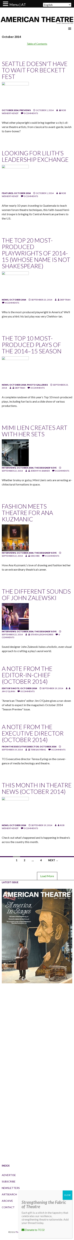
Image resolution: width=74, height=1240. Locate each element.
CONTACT (8, 1207)
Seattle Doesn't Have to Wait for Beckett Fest (35, 70)
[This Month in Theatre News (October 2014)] (15, 810)
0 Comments (31, 113)
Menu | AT (17, 4)
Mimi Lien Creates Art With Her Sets (34, 431)
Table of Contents (37, 43)
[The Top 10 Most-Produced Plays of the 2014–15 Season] (15, 369)
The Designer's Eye (45, 467)
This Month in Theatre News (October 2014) (37, 788)
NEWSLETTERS (11, 1187)
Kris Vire (35, 555)
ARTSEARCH (9, 1194)
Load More (47, 876)
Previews (25, 110)
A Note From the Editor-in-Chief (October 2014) (27, 675)
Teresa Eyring (38, 749)
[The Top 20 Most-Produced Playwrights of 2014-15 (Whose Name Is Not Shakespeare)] (15, 284)
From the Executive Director (20, 746)
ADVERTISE (9, 1175)
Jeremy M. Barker (40, 470)
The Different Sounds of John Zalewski (36, 594)
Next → (53, 860)
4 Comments (12, 302)
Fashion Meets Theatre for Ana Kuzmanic (27, 513)
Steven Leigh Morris (42, 634)
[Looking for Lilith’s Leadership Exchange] (15, 178)
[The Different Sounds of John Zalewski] (15, 616)
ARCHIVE (7, 1200)
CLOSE (67, 1195)
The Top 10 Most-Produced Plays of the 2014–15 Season (31, 345)
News (5, 299)
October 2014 (10, 110)
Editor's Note (10, 688)
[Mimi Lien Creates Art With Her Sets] (15, 452)
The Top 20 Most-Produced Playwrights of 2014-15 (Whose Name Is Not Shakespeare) (36, 253)
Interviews (9, 467)
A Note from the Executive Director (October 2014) (33, 733)
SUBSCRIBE (8, 1181)
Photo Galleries (37, 384)
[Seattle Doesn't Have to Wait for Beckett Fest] (15, 95)
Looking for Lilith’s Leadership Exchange (35, 156)
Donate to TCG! (34, 1229)
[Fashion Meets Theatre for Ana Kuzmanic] (15, 537)
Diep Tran (65, 299)
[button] (6, 4)
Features (7, 193)
